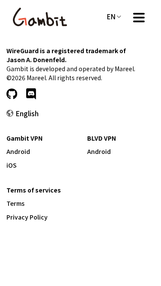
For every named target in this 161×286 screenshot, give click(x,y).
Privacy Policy (27, 217)
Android (18, 151)
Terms (15, 203)
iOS (11, 165)
